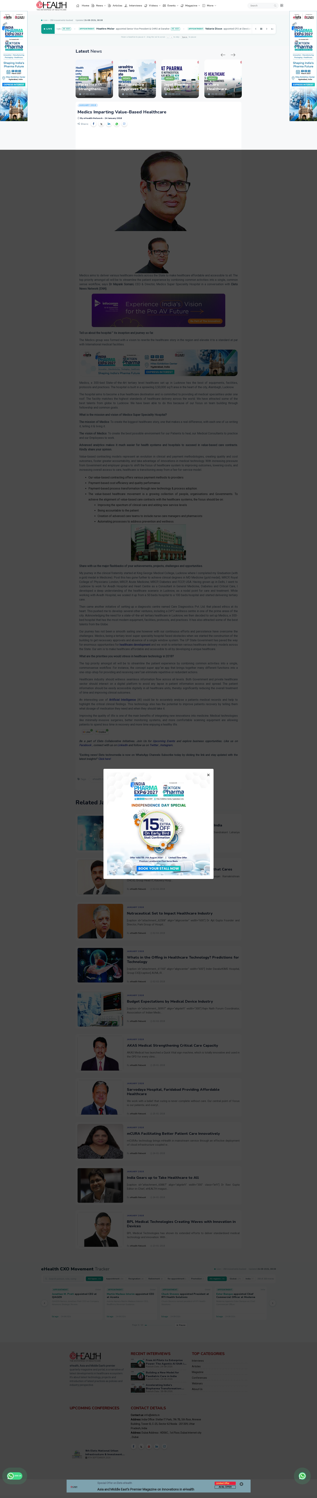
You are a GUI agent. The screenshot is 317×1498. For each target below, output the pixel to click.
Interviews (135, 5)
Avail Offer (225, 1487)
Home (85, 5)
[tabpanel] (94, 78)
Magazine (191, 5)
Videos (153, 5)
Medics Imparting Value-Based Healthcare (121, 112)
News (99, 5)
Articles (117, 5)
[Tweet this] (101, 123)
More (210, 5)
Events (171, 5)
